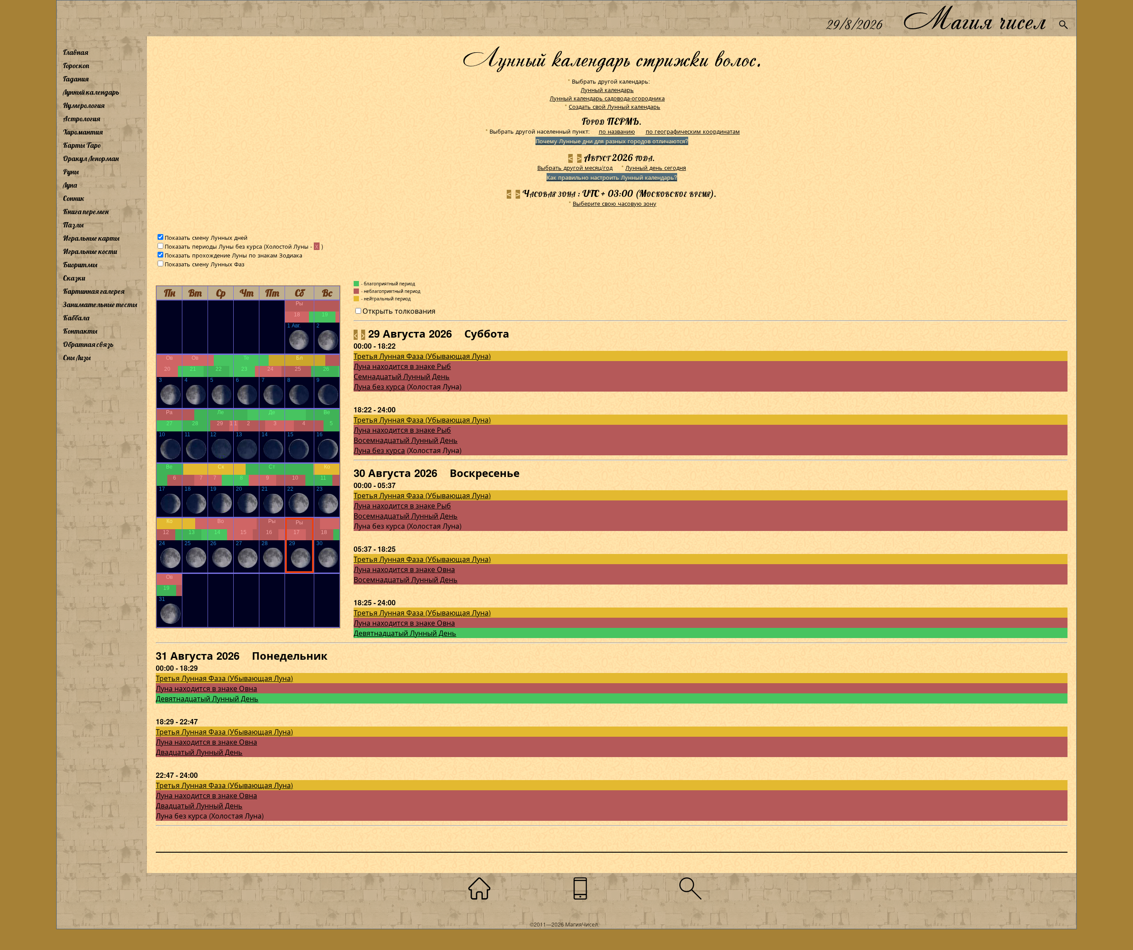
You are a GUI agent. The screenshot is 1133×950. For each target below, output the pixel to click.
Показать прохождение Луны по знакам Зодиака (233, 255)
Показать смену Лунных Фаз (204, 264)
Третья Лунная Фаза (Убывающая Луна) (422, 356)
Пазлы (73, 224)
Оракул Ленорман (91, 158)
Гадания (76, 78)
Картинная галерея (93, 291)
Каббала (76, 317)
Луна (70, 185)
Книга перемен (85, 211)
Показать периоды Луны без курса (213, 246)
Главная (75, 52)
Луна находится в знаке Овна (404, 569)
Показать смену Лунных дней (206, 237)
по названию (617, 131)
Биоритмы (80, 264)
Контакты (80, 331)
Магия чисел (974, 18)
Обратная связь (88, 344)
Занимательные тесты (100, 304)
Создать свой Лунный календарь (614, 106)
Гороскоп (76, 65)
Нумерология (83, 105)
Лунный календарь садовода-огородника (607, 98)
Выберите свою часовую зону (614, 203)
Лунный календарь (91, 92)
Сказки (74, 277)
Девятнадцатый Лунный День (405, 633)
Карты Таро (82, 145)
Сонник (74, 198)
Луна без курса (379, 386)
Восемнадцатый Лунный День (406, 440)
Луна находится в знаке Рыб (402, 366)
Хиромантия (83, 131)
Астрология (81, 118)
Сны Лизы (77, 357)
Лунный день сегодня (655, 167)
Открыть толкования (398, 311)
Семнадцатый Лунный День (402, 376)
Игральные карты (91, 238)
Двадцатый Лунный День (199, 752)
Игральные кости (90, 251)
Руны (71, 171)
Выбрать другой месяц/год (575, 167)
